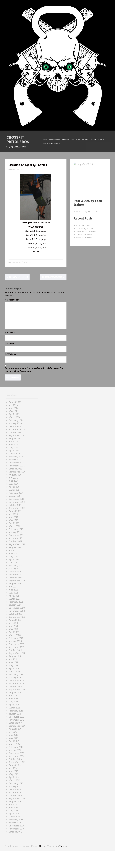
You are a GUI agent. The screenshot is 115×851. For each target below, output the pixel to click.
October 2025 (15, 432)
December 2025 (16, 426)
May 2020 (13, 629)
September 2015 (17, 798)
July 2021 (13, 587)
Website (11, 354)
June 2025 (13, 444)
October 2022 (15, 541)
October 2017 (15, 723)
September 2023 (17, 508)
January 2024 (15, 496)
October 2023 (15, 505)
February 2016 (16, 783)
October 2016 (15, 759)
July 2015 (13, 804)
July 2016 (13, 768)
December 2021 (16, 571)
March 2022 (14, 562)
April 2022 (14, 559)
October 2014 (15, 832)
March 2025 (14, 453)
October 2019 (15, 650)
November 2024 (17, 466)
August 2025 (15, 438)
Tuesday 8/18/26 (84, 234)
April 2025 (14, 450)
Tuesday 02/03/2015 (17, 277)
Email (11, 343)
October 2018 (15, 686)
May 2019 (13, 665)
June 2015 (13, 807)
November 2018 (16, 683)
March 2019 (14, 671)
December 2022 (16, 535)
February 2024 (16, 493)
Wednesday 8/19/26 (86, 231)
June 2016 (13, 771)
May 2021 (13, 593)
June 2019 (13, 662)
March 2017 (14, 744)
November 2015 (16, 792)
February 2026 (16, 420)
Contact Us (75, 139)
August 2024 (15, 475)
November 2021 (16, 574)
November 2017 (16, 720)
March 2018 (14, 708)
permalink (27, 262)
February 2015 (16, 820)
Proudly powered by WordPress (21, 846)
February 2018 (16, 711)
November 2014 (16, 829)
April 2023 (14, 523)
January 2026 (15, 423)
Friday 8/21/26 (83, 225)
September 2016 (17, 762)
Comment (13, 300)
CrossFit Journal (97, 139)
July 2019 (13, 659)
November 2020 (17, 611)
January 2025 (15, 459)
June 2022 (13, 553)
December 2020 (17, 608)
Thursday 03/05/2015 (53, 277)
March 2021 (14, 599)
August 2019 (15, 656)
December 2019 (16, 644)
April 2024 (14, 487)
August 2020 (15, 620)
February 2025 (16, 456)
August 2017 (15, 729)
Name (11, 332)
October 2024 (15, 469)
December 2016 (16, 753)
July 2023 (13, 514)
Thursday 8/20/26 (85, 228)
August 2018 (15, 692)
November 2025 (17, 429)
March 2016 (14, 780)
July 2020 (13, 623)
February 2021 (16, 602)
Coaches (85, 139)
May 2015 (13, 810)
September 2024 (17, 472)
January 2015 (15, 823)
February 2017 (16, 747)
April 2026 (14, 414)
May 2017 (13, 738)
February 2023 (16, 529)
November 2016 (16, 756)
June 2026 (13, 408)
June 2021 (13, 590)
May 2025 (13, 447)
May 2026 (13, 411)
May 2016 (13, 774)
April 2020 (14, 632)
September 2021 (17, 581)
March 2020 (15, 635)
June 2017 (13, 735)
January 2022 (15, 568)
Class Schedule (54, 139)
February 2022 (16, 565)
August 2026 (15, 402)
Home (45, 139)
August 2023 (15, 511)
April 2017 (14, 741)
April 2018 (14, 705)
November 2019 (16, 647)
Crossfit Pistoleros (17, 139)
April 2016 (14, 777)
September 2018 (17, 689)
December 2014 (16, 826)
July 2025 (13, 441)
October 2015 (15, 795)
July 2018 (13, 695)
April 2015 (14, 813)
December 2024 (17, 463)
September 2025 (17, 435)
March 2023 (14, 526)
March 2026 (15, 417)
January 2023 (15, 532)
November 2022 (17, 538)
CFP (24, 169)
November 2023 (17, 502)
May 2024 (13, 484)
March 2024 (15, 490)
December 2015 (16, 789)
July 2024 (13, 478)
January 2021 (15, 605)
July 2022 (13, 550)
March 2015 (14, 816)
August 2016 (15, 765)
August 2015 (15, 801)
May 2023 (13, 520)
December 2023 (16, 499)
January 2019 (15, 677)
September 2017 (17, 726)
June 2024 (13, 481)
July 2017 (13, 732)
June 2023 (13, 517)
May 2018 (13, 702)
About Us (65, 139)
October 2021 (15, 577)
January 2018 (15, 714)
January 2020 (15, 641)
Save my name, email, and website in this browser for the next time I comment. (34, 369)
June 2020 (14, 626)
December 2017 (16, 717)
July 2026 (13, 405)
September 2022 (17, 544)
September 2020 (17, 617)
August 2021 (15, 584)
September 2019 (17, 653)
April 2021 (14, 596)
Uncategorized (15, 262)
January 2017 (15, 750)
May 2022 (13, 556)
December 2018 (16, 680)
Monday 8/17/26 (84, 237)
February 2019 (16, 674)
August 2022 (15, 547)
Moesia (50, 846)
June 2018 (13, 698)
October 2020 (15, 614)
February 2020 (16, 638)
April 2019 (14, 668)
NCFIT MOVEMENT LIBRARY (51, 144)
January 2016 (15, 786)
